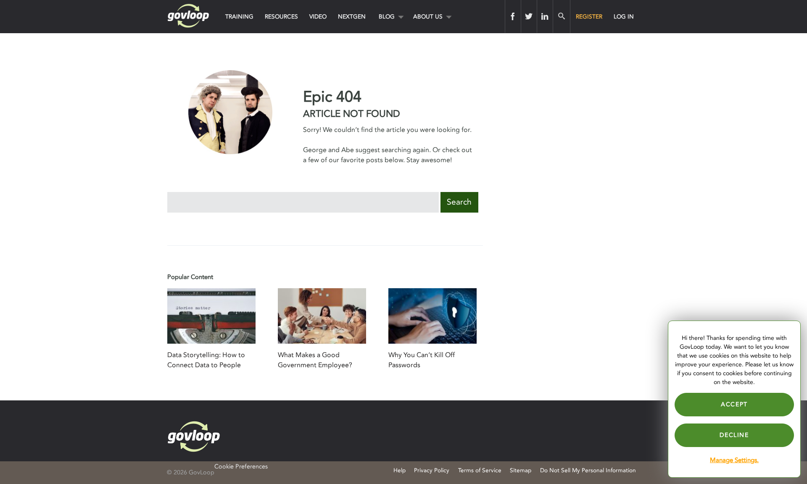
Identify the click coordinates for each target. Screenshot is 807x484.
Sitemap (520, 470)
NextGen (352, 17)
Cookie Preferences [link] (241, 467)
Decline (734, 435)
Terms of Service (479, 470)
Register (589, 17)
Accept (734, 404)
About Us (428, 17)
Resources (281, 17)
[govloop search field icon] (561, 16)
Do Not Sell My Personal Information (588, 470)
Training (239, 17)
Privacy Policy (431, 470)
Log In (624, 17)
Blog (387, 17)
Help (399, 470)
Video (318, 17)
